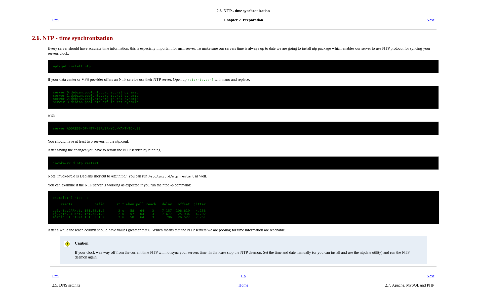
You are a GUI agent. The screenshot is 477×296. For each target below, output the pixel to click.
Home (243, 285)
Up (243, 276)
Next (430, 20)
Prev (55, 20)
